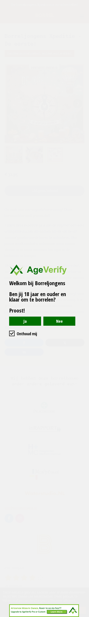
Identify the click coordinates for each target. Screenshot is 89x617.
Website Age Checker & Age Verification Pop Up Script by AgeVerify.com (83, 616)
